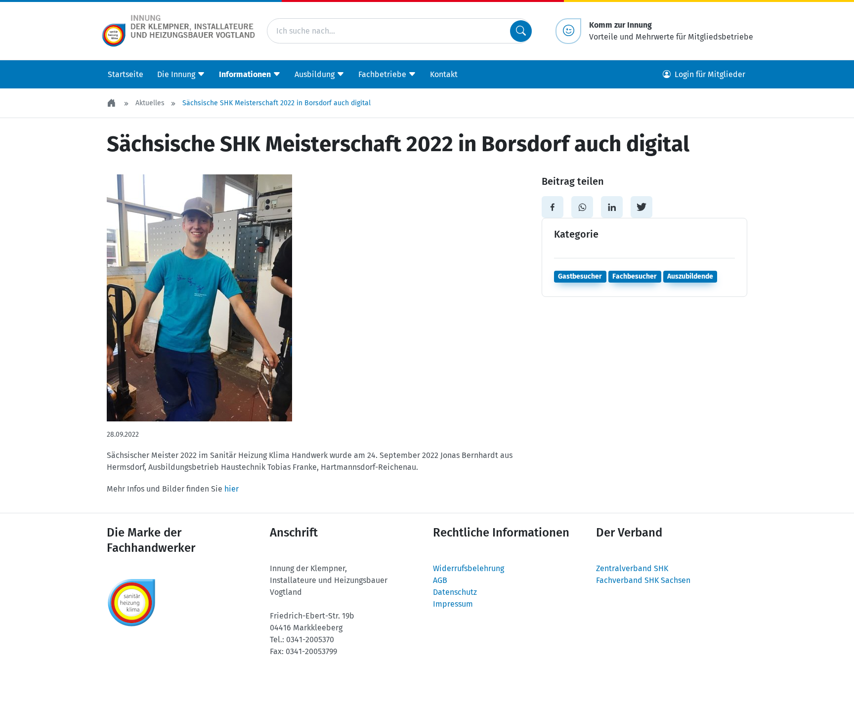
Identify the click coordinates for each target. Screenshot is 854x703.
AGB (440, 580)
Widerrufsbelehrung (468, 568)
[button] (552, 207)
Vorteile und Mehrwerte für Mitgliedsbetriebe (671, 30)
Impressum (453, 604)
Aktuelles (150, 103)
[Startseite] (112, 103)
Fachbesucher (634, 276)
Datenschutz (455, 592)
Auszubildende (690, 276)
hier (231, 489)
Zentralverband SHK (632, 568)
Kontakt (444, 74)
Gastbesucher (580, 276)
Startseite (125, 74)
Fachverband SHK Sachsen (643, 580)
